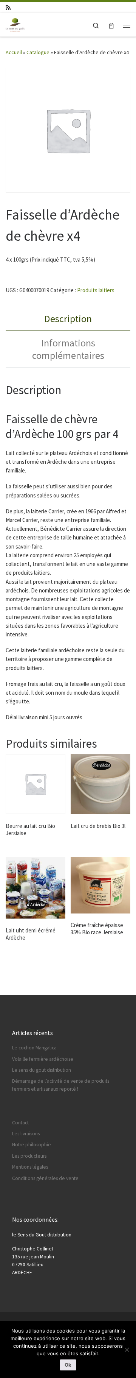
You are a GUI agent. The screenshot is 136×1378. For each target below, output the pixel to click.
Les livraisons (26, 1133)
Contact (20, 1122)
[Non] (126, 1349)
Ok (68, 1365)
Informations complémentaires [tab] (68, 349)
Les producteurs (29, 1156)
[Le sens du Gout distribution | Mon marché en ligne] (15, 24)
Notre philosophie (31, 1144)
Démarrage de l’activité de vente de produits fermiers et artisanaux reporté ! (60, 1085)
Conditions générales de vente (45, 1178)
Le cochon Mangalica (34, 1047)
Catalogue (37, 52)
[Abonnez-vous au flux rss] (8, 7)
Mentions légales (30, 1167)
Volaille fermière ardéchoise (42, 1059)
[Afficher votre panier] (111, 24)
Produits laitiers (95, 290)
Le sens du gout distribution (41, 1070)
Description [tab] (68, 318)
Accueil (14, 52)
